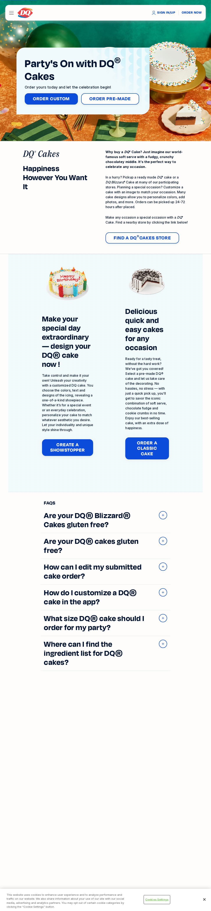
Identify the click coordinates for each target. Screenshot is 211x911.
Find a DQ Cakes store (142, 237)
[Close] (204, 899)
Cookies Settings (157, 899)
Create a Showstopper (71, 447)
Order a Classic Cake (153, 448)
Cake (120, 182)
